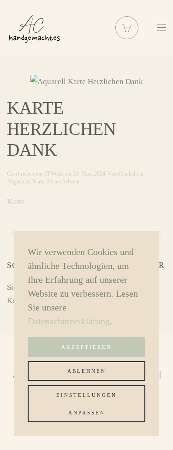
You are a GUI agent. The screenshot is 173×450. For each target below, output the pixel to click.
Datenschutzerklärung (69, 321)
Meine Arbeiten (64, 181)
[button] (126, 27)
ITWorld (54, 173)
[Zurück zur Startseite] (34, 27)
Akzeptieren (86, 347)
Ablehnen (86, 371)
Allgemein (18, 181)
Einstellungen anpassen (86, 403)
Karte (38, 181)
